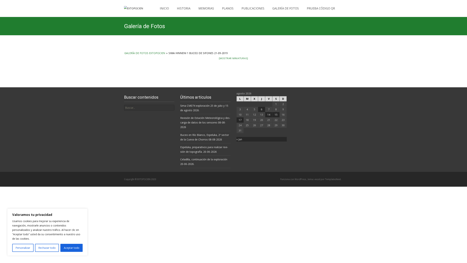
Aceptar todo (71, 247)
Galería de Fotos (285, 8)
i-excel (317, 179)
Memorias (206, 8)
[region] (47, 232)
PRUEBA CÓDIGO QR (321, 8)
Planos (228, 8)
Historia (183, 8)
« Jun (239, 139)
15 (276, 114)
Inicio (164, 8)
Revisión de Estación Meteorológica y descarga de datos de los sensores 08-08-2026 (205, 122)
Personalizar (23, 247)
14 (268, 114)
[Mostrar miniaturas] (233, 58)
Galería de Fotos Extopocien (144, 53)
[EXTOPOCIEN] (130, 7)
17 (240, 120)
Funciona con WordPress (293, 179)
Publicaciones (253, 8)
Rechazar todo (47, 247)
